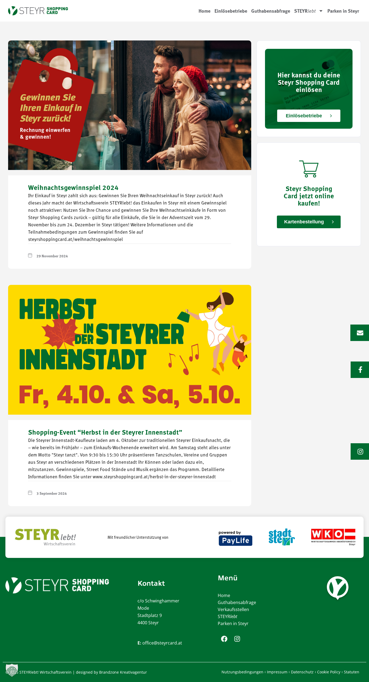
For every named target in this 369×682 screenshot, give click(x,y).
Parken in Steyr (343, 10)
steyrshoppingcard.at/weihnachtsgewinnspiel (75, 239)
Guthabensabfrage (270, 10)
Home (204, 10)
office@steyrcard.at (162, 643)
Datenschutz (302, 671)
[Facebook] (224, 638)
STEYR (227, 616)
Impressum (277, 671)
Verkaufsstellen (233, 609)
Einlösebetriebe (230, 10)
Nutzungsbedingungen (242, 671)
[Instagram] (237, 638)
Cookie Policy (328, 671)
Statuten (351, 671)
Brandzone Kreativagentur (123, 672)
